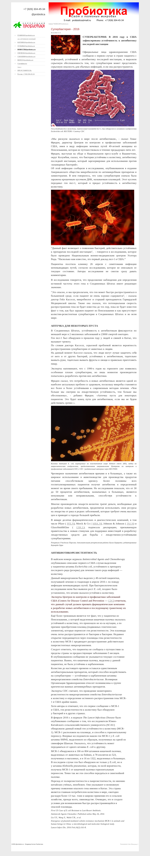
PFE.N (70, 523)
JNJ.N (130, 523)
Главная (51, 23)
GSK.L (80, 527)
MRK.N (96, 523)
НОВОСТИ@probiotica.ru (61, 23)
